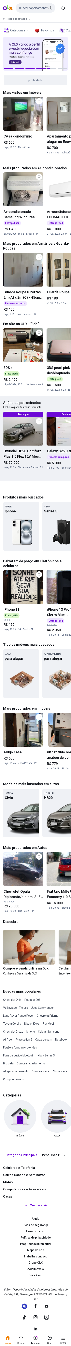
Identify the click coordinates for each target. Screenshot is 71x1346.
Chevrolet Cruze (13, 1031)
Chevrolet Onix (12, 999)
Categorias (17, 30)
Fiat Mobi (48, 1023)
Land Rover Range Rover (18, 1015)
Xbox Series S (46, 1055)
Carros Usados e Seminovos (24, 1175)
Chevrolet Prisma (47, 1015)
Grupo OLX (36, 1262)
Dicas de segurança (36, 1225)
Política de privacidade (36, 1237)
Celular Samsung (48, 1031)
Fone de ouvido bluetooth (19, 1055)
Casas (7, 1196)
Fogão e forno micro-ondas (20, 1047)
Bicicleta (8, 1063)
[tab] (21, 1155)
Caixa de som (43, 1039)
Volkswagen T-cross (15, 1007)
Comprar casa (40, 1071)
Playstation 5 (24, 1039)
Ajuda (35, 1218)
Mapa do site (35, 1250)
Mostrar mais (39, 1205)
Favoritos (47, 30)
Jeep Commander (42, 1007)
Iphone (30, 1031)
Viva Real (35, 1275)
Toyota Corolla (12, 1023)
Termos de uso (36, 1231)
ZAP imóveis (35, 1269)
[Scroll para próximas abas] (64, 1155)
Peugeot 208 (32, 999)
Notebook (61, 1039)
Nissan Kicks (31, 1023)
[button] (35, 8)
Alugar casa (59, 1071)
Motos (8, 1182)
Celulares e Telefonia (19, 1168)
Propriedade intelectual (35, 1244)
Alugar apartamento (16, 1071)
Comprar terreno (13, 1079)
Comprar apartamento (31, 1063)
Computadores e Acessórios (24, 1189)
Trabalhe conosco (35, 1256)
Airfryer (8, 1039)
